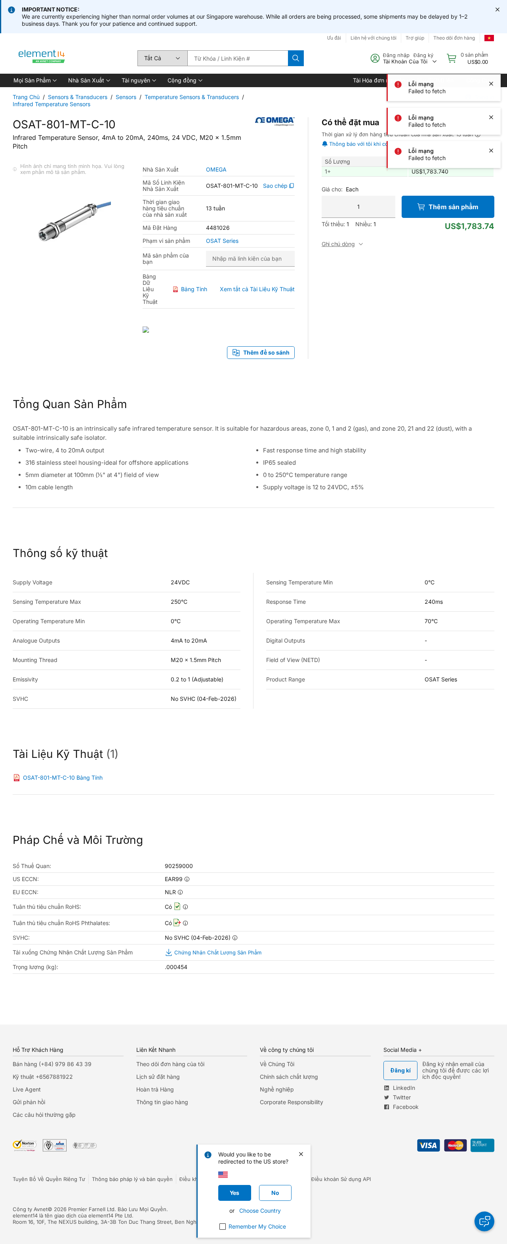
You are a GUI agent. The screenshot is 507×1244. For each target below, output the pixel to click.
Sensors (126, 96)
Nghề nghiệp (277, 1089)
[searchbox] (237, 58)
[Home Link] (42, 58)
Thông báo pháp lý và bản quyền (132, 1179)
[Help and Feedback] (484, 1221)
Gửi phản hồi (29, 1102)
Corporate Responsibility (291, 1102)
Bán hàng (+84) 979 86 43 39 (52, 1064)
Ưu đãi (334, 38)
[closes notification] (497, 9)
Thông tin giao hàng (162, 1102)
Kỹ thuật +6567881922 (43, 1076)
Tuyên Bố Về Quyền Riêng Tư (49, 1179)
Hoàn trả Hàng (155, 1089)
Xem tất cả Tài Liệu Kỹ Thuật (257, 289)
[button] (34, 80)
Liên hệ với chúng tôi (373, 38)
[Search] (296, 58)
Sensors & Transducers (77, 96)
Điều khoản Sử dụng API (341, 1179)
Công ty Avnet (30, 1209)
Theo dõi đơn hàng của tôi (170, 1064)
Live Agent (27, 1089)
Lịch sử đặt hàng (158, 1076)
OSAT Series (222, 241)
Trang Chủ (26, 96)
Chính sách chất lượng (289, 1076)
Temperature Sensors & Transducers (192, 96)
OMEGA (216, 169)
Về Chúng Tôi (277, 1064)
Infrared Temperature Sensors (51, 104)
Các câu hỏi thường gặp (44, 1114)
